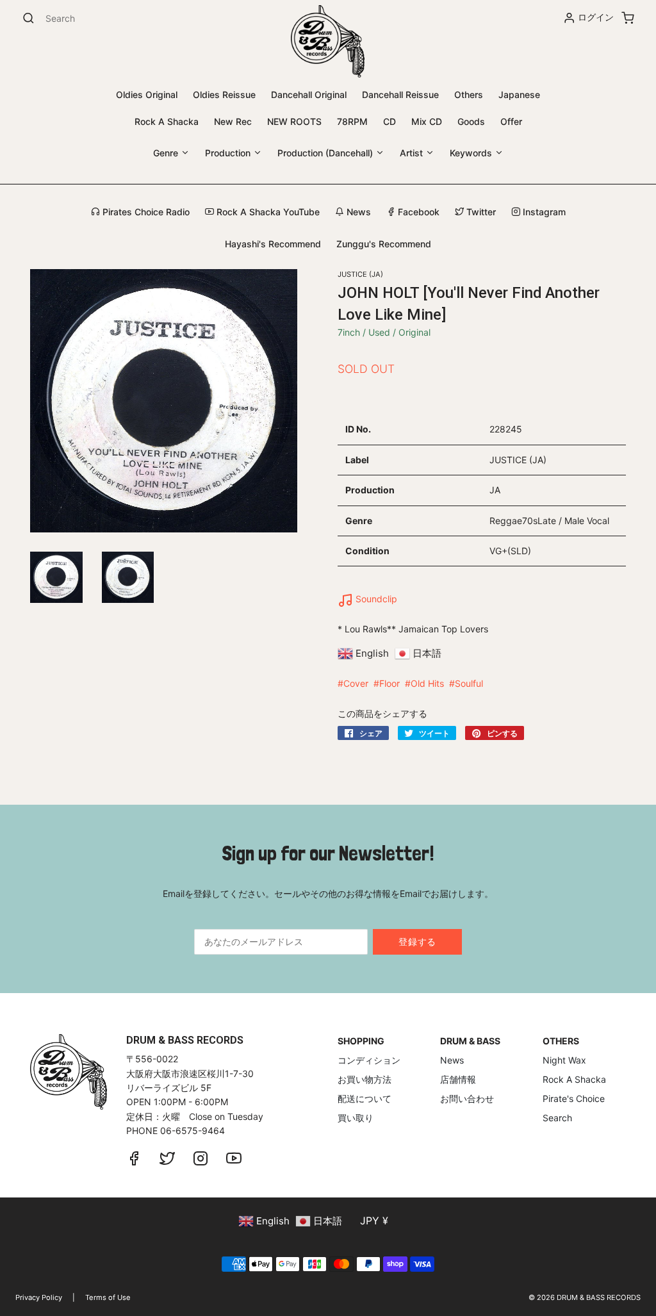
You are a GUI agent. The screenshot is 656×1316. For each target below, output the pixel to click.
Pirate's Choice (574, 1098)
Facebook (417, 211)
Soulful (469, 683)
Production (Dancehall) (326, 152)
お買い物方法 (364, 1079)
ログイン (596, 17)
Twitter (480, 211)
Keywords (472, 152)
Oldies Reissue (224, 94)
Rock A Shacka (167, 121)
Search (557, 1117)
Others (468, 94)
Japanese (519, 94)
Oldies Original (146, 94)
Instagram (543, 211)
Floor (389, 683)
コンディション (369, 1060)
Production (229, 152)
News (357, 211)
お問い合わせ (467, 1098)
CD (389, 121)
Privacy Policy (38, 1297)
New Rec (233, 121)
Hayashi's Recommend (273, 243)
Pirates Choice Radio (145, 211)
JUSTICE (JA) (360, 274)
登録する (417, 941)
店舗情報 (458, 1079)
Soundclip (375, 598)
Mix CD (426, 121)
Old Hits (427, 683)
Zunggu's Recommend (383, 243)
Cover (355, 683)
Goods (471, 121)
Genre (167, 152)
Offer (511, 121)
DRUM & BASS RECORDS (599, 1297)
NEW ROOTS (294, 121)
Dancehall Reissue (400, 94)
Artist (412, 152)
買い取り (355, 1117)
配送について (364, 1098)
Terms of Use (108, 1297)
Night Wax (564, 1060)
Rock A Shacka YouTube (267, 211)
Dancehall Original (309, 94)
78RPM (352, 121)
